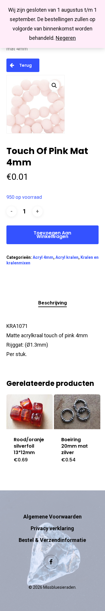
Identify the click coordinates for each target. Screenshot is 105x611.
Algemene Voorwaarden (52, 517)
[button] (54, 85)
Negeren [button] (66, 38)
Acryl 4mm (43, 257)
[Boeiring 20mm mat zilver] (77, 411)
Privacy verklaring (52, 528)
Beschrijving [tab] (52, 303)
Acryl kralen (66, 257)
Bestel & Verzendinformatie (52, 540)
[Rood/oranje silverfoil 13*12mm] (29, 411)
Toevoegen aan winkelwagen (52, 235)
